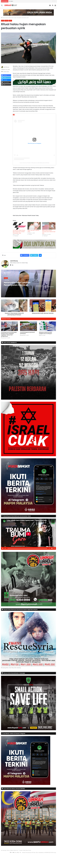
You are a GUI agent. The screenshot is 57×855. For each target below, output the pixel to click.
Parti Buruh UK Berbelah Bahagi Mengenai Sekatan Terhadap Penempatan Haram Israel (18, 285)
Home (3, 17)
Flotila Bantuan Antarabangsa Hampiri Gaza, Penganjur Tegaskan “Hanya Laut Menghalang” (9, 334)
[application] (28, 534)
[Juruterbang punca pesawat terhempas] (28, 326)
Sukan (10, 20)
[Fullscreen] (54, 548)
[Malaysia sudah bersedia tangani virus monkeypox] (47, 326)
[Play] (3, 548)
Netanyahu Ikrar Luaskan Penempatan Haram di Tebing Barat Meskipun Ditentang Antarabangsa (30, 1)
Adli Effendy (6, 67)
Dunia (6, 17)
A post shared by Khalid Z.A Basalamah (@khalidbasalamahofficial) (34, 162)
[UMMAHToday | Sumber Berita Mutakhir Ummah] (10, 5)
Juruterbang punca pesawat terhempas (27, 333)
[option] (28, 283)
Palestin (5, 278)
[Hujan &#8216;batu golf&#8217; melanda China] (34, 226)
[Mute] (52, 548)
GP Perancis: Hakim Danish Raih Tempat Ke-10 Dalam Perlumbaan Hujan (19, 232)
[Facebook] (11, 265)
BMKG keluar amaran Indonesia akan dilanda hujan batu (48, 232)
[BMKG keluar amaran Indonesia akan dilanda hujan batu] (48, 226)
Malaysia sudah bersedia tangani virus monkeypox (45, 333)
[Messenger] (40, 255)
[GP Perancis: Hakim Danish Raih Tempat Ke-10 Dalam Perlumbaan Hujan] (19, 226)
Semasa (6, 20)
